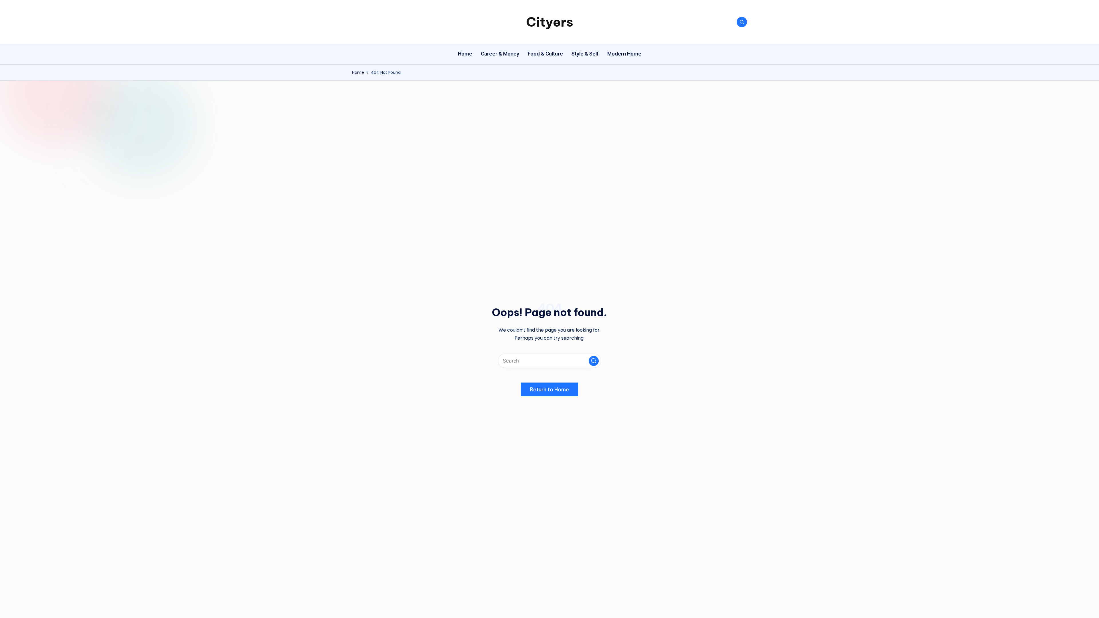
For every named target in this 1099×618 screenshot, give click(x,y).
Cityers (549, 22)
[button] (594, 361)
